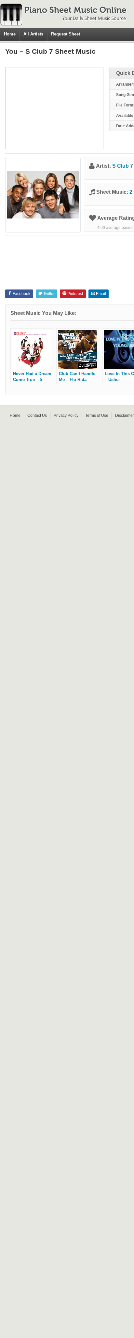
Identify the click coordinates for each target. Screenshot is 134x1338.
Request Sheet (65, 34)
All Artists (33, 34)
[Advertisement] (54, 108)
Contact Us (37, 415)
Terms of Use (96, 415)
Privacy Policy (66, 415)
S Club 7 (122, 166)
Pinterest (74, 293)
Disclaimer (124, 415)
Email (100, 293)
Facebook (21, 293)
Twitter (48, 293)
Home (10, 34)
